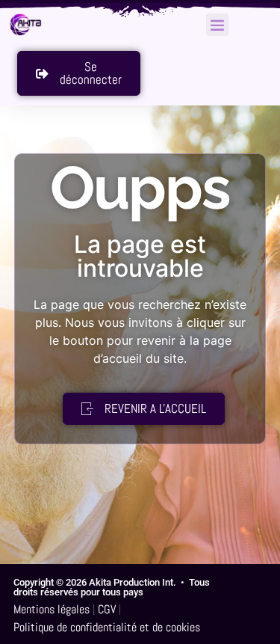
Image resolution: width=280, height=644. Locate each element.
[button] (217, 24)
